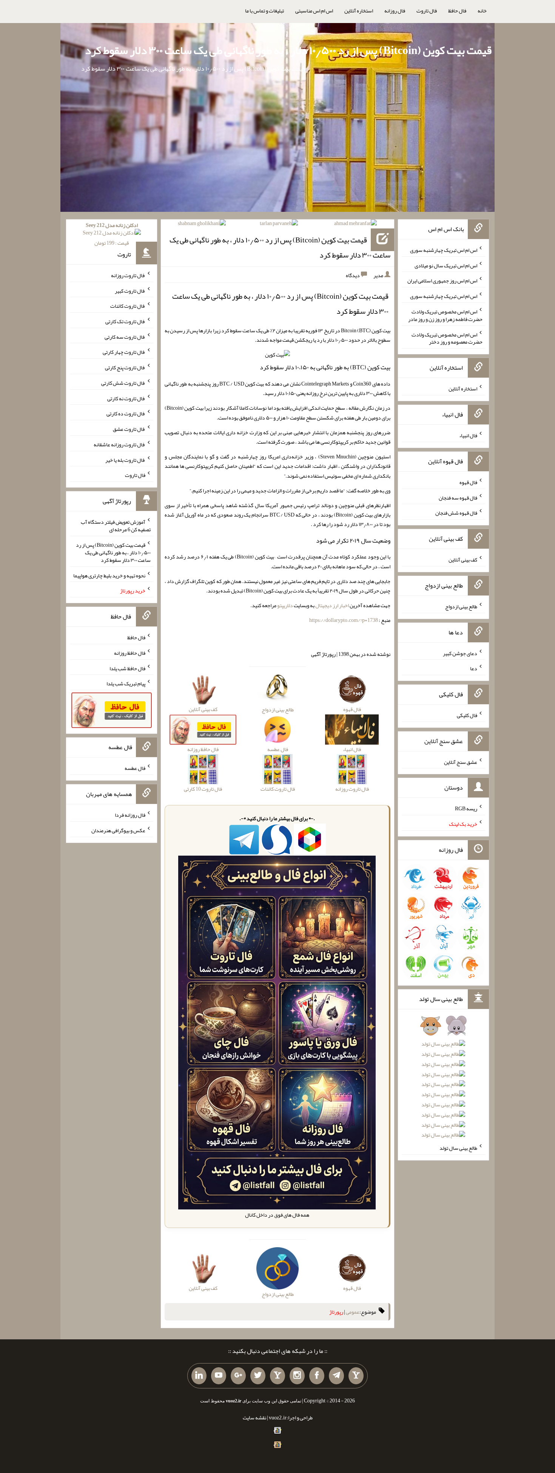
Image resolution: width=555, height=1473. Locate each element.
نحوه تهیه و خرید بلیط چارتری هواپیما (109, 575)
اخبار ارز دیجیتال (332, 605)
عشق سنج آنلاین (460, 761)
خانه (482, 10)
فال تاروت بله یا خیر (125, 459)
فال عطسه (135, 768)
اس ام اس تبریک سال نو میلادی (446, 265)
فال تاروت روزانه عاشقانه (119, 444)
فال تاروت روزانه (128, 275)
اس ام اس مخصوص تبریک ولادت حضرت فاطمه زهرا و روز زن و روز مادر (445, 315)
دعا (473, 668)
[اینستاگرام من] (297, 1376)
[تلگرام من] (336, 1376)
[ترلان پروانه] (279, 224)
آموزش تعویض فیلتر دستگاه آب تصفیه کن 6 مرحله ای (116, 526)
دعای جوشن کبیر (460, 653)
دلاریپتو (285, 605)
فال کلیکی (467, 715)
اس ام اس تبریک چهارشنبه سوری (443, 250)
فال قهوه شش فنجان (456, 512)
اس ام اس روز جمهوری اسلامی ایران (442, 280)
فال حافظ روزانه (129, 653)
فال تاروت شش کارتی (123, 383)
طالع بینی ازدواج (461, 606)
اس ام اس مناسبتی (314, 10)
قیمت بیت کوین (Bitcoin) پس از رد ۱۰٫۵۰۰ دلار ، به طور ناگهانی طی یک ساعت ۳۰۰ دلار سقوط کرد (288, 50)
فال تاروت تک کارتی (125, 321)
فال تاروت (426, 10)
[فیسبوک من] (316, 1376)
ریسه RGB (466, 808)
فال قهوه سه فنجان (458, 497)
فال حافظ (457, 10)
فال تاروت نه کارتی (126, 398)
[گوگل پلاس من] (238, 1376)
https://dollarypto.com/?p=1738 (343, 620)
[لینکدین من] (199, 1376)
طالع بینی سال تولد (458, 1148)
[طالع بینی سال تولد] (443, 1083)
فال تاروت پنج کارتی (125, 367)
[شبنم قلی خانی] (202, 224)
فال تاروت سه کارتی (125, 336)
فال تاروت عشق (129, 429)
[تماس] (277, 1376)
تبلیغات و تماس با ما (264, 10)
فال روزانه (394, 10)
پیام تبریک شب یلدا (125, 683)
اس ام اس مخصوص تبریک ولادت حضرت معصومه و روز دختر (447, 338)
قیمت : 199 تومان (112, 234)
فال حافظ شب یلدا (127, 668)
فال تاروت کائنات (127, 306)
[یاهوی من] (356, 1376)
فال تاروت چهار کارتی (124, 352)
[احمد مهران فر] (355, 224)
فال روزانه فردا (130, 815)
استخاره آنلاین (358, 10)
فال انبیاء (468, 435)
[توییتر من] (257, 1376)
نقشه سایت (254, 1417)
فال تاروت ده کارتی (125, 413)
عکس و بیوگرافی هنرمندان (118, 830)
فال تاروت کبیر (130, 290)
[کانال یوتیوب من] (218, 1376)
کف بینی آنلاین (463, 559)
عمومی (352, 1311)
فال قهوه (468, 482)
